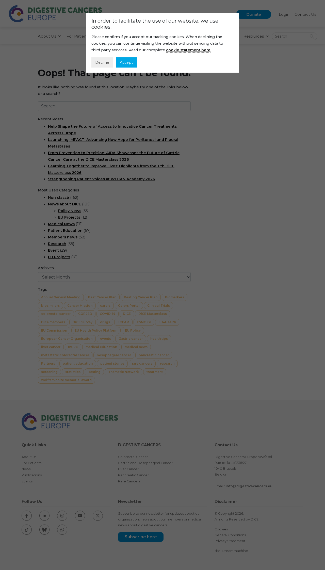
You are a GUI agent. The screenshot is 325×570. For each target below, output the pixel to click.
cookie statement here (188, 50)
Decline (102, 62)
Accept (126, 62)
